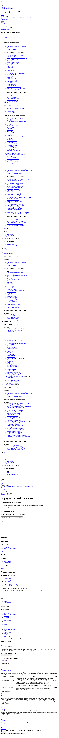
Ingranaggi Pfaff (11, 134)
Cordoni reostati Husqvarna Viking (15, 187)
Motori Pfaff (10, 139)
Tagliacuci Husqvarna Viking (14, 171)
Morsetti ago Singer (11, 74)
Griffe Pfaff (9, 131)
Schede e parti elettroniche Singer (15, 89)
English (32, 17)
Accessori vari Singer (12, 97)
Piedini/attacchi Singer (12, 100)
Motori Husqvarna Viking (13, 200)
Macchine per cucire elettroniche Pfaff (16, 110)
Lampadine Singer (11, 71)
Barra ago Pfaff (10, 120)
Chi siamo (6, 545)
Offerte (5, 601)
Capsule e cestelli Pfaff (12, 123)
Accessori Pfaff (7, 582)
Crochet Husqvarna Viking (13, 189)
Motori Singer (10, 76)
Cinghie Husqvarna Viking (13, 184)
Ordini (5, 630)
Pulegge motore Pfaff (12, 145)
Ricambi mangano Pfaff (12, 245)
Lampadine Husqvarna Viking (14, 195)
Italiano (4, 17)
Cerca (2, 22)
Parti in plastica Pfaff (12, 141)
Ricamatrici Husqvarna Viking (14, 173)
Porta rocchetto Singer (12, 80)
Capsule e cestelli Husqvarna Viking (15, 183)
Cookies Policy (7, 562)
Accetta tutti (22, 733)
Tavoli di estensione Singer (13, 98)
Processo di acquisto (5, 29)
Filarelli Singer (10, 66)
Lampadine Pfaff (11, 135)
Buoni (5, 634)
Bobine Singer (10, 95)
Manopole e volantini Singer (14, 87)
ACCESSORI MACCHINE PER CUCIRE (14, 154)
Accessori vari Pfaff (11, 157)
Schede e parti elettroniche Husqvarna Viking (18, 213)
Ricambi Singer (7, 578)
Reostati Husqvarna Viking (13, 207)
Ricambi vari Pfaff (11, 148)
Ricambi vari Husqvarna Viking (14, 208)
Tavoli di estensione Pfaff (13, 159)
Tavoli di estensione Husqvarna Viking (16, 222)
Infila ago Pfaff (10, 132)
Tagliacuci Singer (11, 47)
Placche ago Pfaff (11, 142)
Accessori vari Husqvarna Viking (15, 221)
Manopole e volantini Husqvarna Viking (16, 211)
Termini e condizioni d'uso (10, 548)
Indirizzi (6, 633)
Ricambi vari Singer (11, 84)
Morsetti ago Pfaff (11, 138)
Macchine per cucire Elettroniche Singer (16, 46)
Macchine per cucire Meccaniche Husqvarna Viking (19, 169)
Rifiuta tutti (3, 655)
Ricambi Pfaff (7, 581)
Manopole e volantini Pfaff (13, 150)
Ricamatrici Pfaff (11, 112)
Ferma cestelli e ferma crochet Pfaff (15, 152)
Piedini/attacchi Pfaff (12, 160)
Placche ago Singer (11, 78)
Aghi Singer (10, 234)
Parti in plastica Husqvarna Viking (15, 201)
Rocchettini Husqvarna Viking (14, 209)
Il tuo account (4, 624)
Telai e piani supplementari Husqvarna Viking (18, 179)
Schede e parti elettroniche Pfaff (14, 153)
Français (11, 17)
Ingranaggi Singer (11, 70)
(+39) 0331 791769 (5, 7)
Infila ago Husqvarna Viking (14, 193)
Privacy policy (7, 613)
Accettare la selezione (13, 733)
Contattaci (6, 547)
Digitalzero (42, 590)
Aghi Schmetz (10, 235)
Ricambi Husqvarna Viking (10, 584)
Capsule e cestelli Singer (13, 59)
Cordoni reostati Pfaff (12, 127)
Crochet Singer (10, 65)
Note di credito (7, 632)
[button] (7, 670)
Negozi (5, 621)
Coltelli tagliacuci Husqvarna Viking (15, 186)
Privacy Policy (7, 561)
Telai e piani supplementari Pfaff (14, 119)
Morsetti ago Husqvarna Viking (14, 198)
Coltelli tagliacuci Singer (13, 62)
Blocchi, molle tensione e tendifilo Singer (17, 58)
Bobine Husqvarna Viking (13, 220)
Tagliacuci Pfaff (10, 111)
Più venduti (6, 604)
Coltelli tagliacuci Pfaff (12, 125)
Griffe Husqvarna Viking (13, 191)
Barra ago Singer (11, 56)
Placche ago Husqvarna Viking (14, 202)
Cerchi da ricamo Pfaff (12, 161)
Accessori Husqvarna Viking (11, 585)
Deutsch (18, 17)
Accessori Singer (8, 580)
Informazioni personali (9, 629)
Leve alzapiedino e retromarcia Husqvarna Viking (19, 197)
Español (25, 17)
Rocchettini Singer (11, 85)
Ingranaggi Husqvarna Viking (14, 194)
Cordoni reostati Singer (12, 63)
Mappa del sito (7, 620)
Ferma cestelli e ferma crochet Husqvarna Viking (18, 212)
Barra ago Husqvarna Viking (14, 180)
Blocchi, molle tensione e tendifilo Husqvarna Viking (19, 182)
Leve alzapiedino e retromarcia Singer (16, 73)
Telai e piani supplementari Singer (15, 55)
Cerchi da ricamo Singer (13, 101)
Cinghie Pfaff (10, 124)
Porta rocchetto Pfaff (12, 143)
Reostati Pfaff (10, 146)
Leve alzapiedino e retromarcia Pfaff (15, 136)
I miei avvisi (7, 636)
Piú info (2, 653)
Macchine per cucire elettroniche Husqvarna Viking (19, 170)
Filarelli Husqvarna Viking (13, 190)
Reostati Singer (10, 82)
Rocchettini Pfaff (11, 149)
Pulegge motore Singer (12, 81)
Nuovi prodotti (7, 602)
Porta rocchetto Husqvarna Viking (15, 204)
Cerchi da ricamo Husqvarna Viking (15, 225)
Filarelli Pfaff (10, 130)
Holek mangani (10, 244)
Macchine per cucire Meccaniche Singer (16, 45)
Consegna (6, 544)
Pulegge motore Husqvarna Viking (15, 205)
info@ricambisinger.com (7, 8)
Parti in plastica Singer (12, 77)
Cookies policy (7, 617)
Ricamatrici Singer (11, 49)
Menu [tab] (5, 248)
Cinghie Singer (10, 60)
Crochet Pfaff (10, 128)
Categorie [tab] (6, 249)
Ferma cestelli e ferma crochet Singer (16, 88)
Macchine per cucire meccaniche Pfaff (16, 108)
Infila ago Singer (11, 69)
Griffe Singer (10, 67)
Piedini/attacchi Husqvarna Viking (15, 224)
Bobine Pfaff (10, 156)
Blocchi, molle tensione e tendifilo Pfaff (16, 121)
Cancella (3, 731)
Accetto (9, 655)
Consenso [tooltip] (4, 660)
